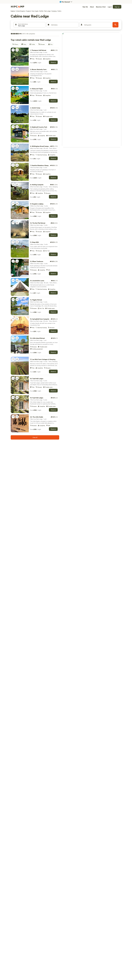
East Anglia (35, 11)
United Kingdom (20, 11)
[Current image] (17, 83)
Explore (13, 11)
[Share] (17, 50)
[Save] (13, 50)
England (28, 11)
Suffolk (41, 11)
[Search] (115, 24)
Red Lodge (47, 11)
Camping (54, 11)
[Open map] (91, 90)
